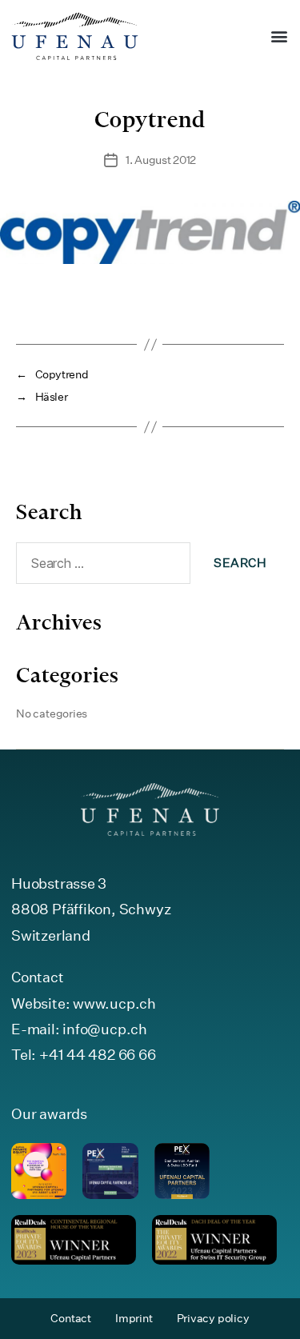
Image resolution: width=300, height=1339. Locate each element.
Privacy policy (213, 1318)
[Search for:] (100, 566)
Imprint (134, 1318)
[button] (279, 36)
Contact (70, 1318)
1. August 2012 (161, 160)
